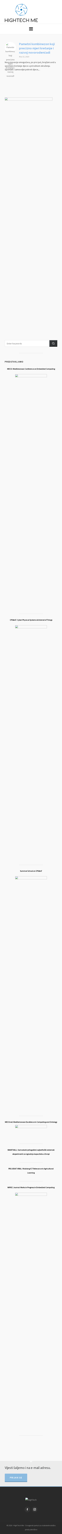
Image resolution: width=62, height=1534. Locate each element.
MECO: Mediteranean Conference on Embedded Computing (31, 369)
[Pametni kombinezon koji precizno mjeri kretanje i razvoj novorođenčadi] (10, 47)
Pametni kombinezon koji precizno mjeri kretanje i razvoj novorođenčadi (37, 48)
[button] (53, 343)
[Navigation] (31, 29)
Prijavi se (16, 1477)
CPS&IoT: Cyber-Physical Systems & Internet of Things (31, 620)
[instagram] (35, 1509)
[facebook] (27, 1509)
